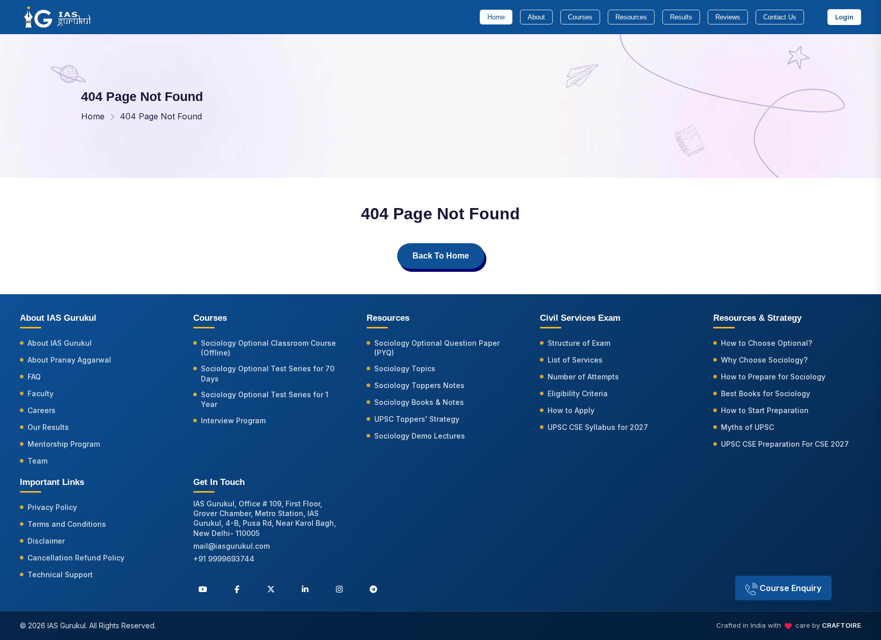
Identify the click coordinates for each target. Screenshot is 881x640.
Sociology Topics (404, 368)
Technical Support (60, 574)
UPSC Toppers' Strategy (416, 419)
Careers (42, 410)
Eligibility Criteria (578, 393)
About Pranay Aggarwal (69, 359)
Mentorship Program (64, 444)
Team (37, 460)
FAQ (34, 376)
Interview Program (233, 420)
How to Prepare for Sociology (773, 376)
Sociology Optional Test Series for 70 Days (267, 373)
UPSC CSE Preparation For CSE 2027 (785, 444)
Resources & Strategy (757, 318)
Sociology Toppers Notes (419, 385)
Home (496, 17)
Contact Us (779, 17)
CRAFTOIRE (841, 625)
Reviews (727, 17)
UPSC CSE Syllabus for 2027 (598, 427)
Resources (631, 17)
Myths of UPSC (747, 427)
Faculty (41, 393)
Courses (580, 17)
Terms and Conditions (67, 524)
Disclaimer (46, 540)
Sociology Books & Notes (419, 402)
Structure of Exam (579, 343)
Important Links (52, 482)
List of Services (575, 359)
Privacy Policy (52, 507)
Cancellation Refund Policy (76, 557)
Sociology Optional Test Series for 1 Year (264, 399)
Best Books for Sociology (765, 393)
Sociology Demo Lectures (419, 435)
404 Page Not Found (161, 116)
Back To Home (440, 255)
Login (844, 17)
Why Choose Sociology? (764, 359)
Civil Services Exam (580, 318)
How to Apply (571, 410)
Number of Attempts (583, 376)
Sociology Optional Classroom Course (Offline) (268, 348)
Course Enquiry (789, 588)
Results (681, 17)
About (536, 17)
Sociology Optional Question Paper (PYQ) (437, 348)
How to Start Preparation (765, 410)
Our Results (48, 427)
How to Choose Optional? (766, 343)
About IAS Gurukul (60, 343)
